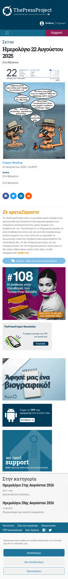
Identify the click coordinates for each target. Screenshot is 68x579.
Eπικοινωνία (48, 525)
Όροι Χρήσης (32, 530)
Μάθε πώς (23, 252)
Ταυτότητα (8, 525)
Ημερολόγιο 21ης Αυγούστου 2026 (28, 485)
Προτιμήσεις (34, 571)
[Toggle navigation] (7, 33)
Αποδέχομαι (34, 552)
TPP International (12, 530)
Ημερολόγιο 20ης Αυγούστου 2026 (28, 503)
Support (56, 32)
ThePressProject (32, 10)
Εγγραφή (61, 23)
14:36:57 (32, 167)
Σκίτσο (8, 42)
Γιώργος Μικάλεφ (12, 162)
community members (37, 14)
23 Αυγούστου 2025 (14, 167)
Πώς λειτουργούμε (27, 525)
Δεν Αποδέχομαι (34, 562)
